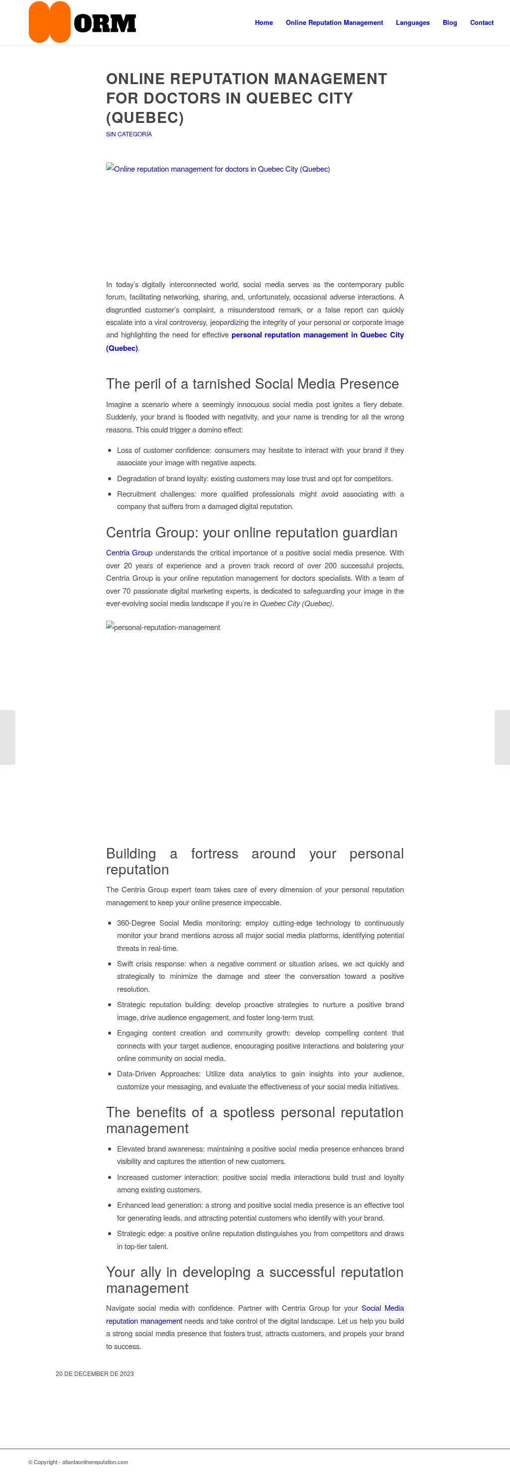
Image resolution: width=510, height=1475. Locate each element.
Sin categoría (129, 133)
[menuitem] (264, 22)
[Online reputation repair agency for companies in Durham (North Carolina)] (7, 737)
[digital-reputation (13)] (255, 214)
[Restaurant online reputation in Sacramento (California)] (502, 737)
